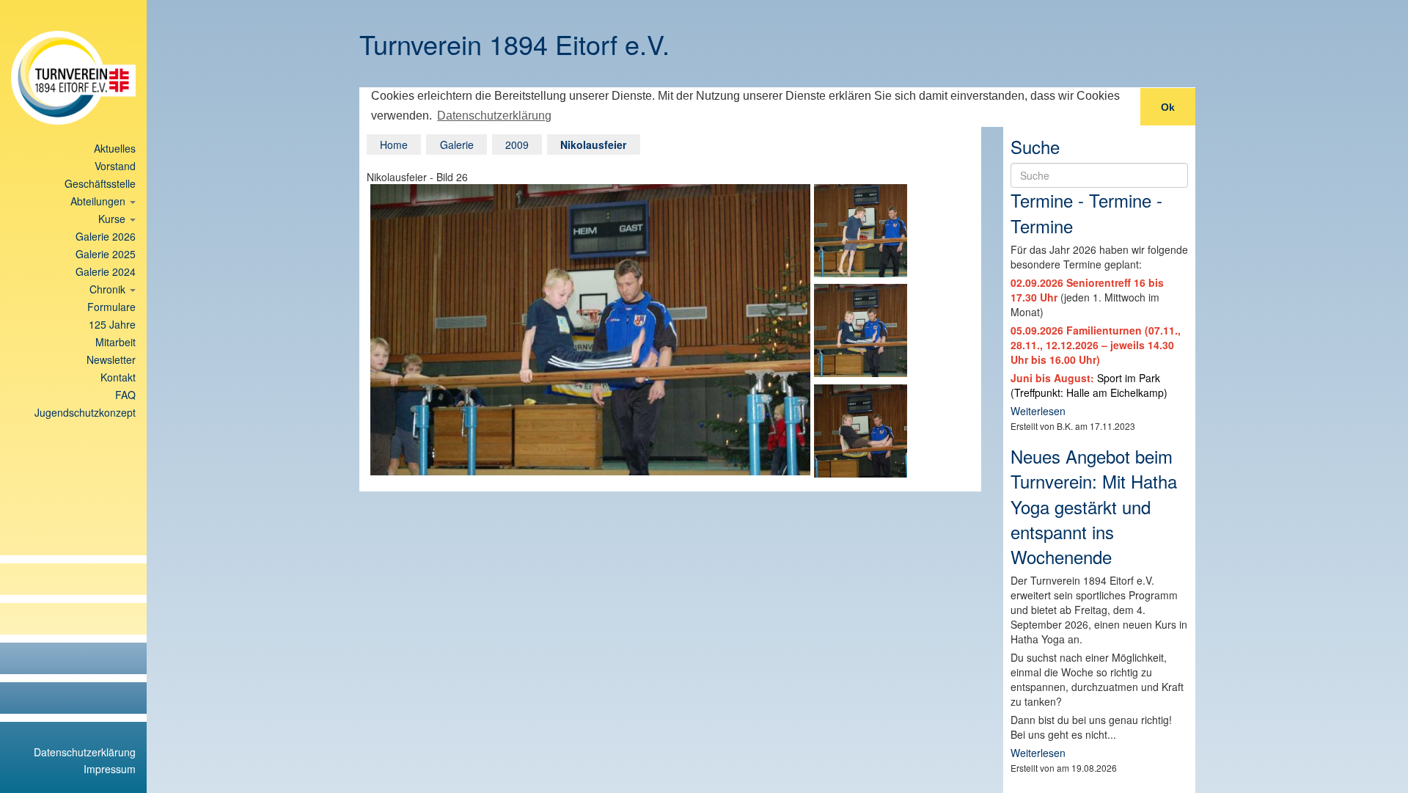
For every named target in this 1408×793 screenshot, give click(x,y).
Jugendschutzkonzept (85, 412)
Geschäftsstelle (100, 183)
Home (394, 144)
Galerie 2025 (106, 253)
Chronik (108, 289)
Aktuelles (115, 148)
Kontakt (118, 377)
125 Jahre (112, 324)
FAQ (125, 394)
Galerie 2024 (106, 271)
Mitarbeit (115, 342)
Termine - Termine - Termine (1086, 212)
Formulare (111, 306)
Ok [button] (1168, 107)
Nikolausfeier (593, 144)
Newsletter (111, 359)
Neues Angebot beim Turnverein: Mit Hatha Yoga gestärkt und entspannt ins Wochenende (1094, 506)
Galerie (457, 144)
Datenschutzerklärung (85, 752)
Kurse (113, 218)
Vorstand (115, 165)
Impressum (110, 768)
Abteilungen (99, 201)
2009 (517, 144)
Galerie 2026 (106, 236)
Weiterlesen (1038, 410)
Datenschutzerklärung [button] (494, 115)
